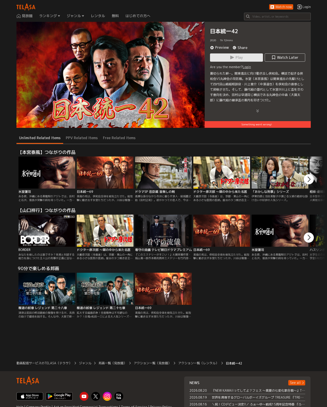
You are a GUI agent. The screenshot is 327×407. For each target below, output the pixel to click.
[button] (281, 7)
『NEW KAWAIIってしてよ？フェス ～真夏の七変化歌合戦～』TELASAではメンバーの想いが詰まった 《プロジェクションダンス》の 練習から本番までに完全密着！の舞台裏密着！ (258, 390)
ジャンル (85, 363)
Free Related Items (119, 137)
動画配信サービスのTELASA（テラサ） (44, 363)
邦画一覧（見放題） (113, 363)
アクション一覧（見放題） (152, 363)
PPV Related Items (82, 137)
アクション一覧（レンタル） (198, 363)
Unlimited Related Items (40, 137)
